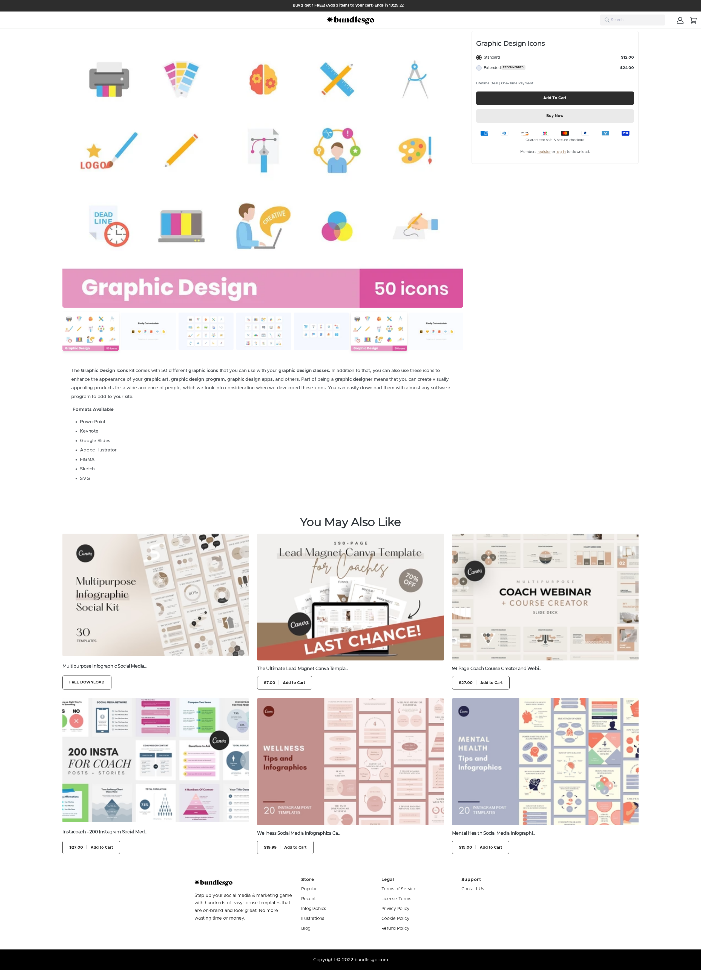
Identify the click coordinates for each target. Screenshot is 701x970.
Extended (559, 68)
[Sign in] (680, 20)
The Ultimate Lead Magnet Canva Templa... (302, 668)
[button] (69, 169)
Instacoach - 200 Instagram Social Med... (104, 831)
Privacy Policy (395, 908)
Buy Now (555, 116)
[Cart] (693, 20)
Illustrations (312, 918)
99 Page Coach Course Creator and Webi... (496, 668)
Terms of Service (398, 889)
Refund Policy (395, 928)
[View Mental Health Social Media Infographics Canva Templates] (545, 761)
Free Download (87, 682)
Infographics (313, 908)
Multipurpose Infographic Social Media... (104, 666)
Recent (308, 899)
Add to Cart (555, 98)
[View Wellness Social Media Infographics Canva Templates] (350, 761)
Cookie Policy (395, 918)
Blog (306, 928)
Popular (309, 889)
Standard (559, 57)
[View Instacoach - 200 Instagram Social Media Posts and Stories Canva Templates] (155, 760)
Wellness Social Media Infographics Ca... (298, 833)
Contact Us (472, 889)
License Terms (396, 899)
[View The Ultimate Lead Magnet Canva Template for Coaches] (350, 597)
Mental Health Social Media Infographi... (493, 833)
